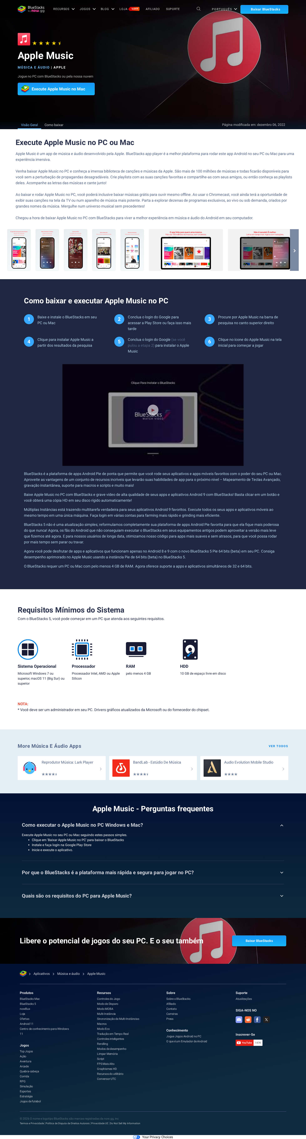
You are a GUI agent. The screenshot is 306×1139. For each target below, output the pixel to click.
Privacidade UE (99, 1123)
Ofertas (24, 1018)
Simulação (26, 1086)
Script (100, 1058)
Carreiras (172, 1013)
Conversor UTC (106, 1078)
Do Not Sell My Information (125, 1123)
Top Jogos (26, 1051)
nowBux (25, 1008)
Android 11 (27, 1023)
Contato (171, 1008)
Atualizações (244, 998)
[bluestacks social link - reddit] (248, 1019)
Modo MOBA (105, 1008)
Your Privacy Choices (157, 1137)
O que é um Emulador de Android (186, 1041)
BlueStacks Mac (30, 998)
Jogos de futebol (30, 1101)
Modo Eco (103, 1028)
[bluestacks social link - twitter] (266, 1019)
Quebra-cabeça (29, 1071)
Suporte (173, 9)
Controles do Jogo (108, 998)
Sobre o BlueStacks (178, 998)
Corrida (24, 1076)
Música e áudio (34, 67)
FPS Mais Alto (105, 1063)
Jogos (85, 9)
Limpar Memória (107, 1053)
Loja (128, 9)
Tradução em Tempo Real (113, 1033)
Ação (23, 1056)
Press (169, 1018)
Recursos (61, 9)
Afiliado (153, 9)
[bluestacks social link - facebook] (257, 1019)
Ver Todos (278, 746)
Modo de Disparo (107, 1003)
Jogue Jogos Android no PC (183, 1036)
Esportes (25, 1091)
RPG (22, 1081)
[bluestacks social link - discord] (239, 1019)
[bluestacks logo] (31, 9)
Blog (105, 9)
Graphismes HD (107, 1068)
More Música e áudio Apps (49, 746)
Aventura (25, 1061)
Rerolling (102, 1043)
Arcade (24, 1066)
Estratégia (26, 1096)
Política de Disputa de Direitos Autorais (68, 1123)
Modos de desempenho (111, 1048)
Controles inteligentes (110, 1038)
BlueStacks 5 (28, 1003)
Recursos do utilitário (110, 1073)
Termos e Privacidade (32, 1123)
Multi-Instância (106, 1013)
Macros (102, 1023)
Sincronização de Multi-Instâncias (118, 1018)
